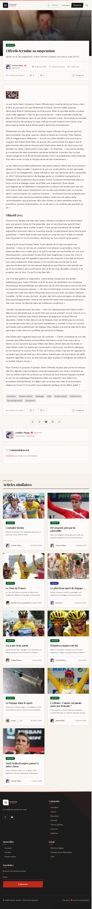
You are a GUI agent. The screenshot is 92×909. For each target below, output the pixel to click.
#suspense (30, 400)
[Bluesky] (12, 817)
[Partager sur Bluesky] (46, 421)
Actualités (54, 807)
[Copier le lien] (59, 421)
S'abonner (23, 884)
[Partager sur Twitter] (32, 421)
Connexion (66, 5)
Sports (10, 45)
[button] (46, 33)
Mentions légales (57, 848)
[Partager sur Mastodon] (52, 421)
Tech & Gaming (57, 825)
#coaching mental (14, 400)
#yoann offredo (25, 396)
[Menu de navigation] (86, 5)
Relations (54, 833)
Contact (8, 852)
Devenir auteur (10, 857)
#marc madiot (60, 396)
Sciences (54, 829)
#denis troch (75, 396)
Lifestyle (54, 820)
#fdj (49, 396)
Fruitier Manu (22, 432)
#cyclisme (11, 396)
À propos (8, 848)
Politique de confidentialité (61, 852)
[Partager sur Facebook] (39, 421)
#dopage (39, 396)
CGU (52, 857)
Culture (53, 812)
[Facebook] (5, 817)
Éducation (55, 816)
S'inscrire (77, 5)
